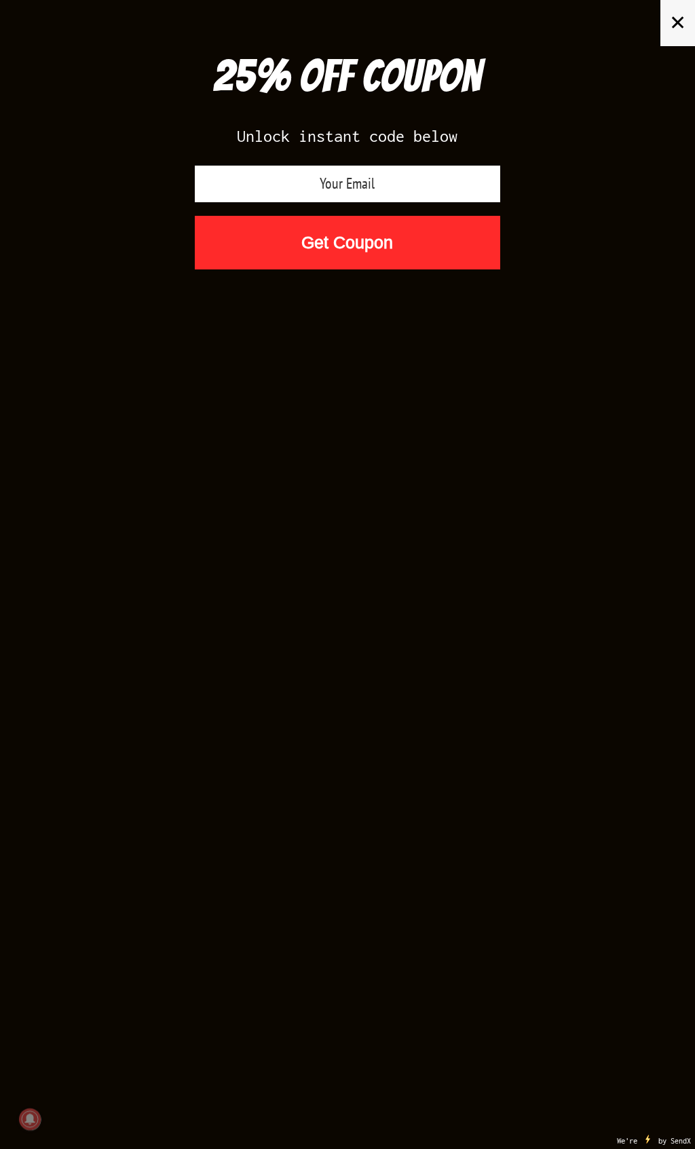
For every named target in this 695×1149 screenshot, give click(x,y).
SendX (681, 1141)
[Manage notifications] (30, 1119)
